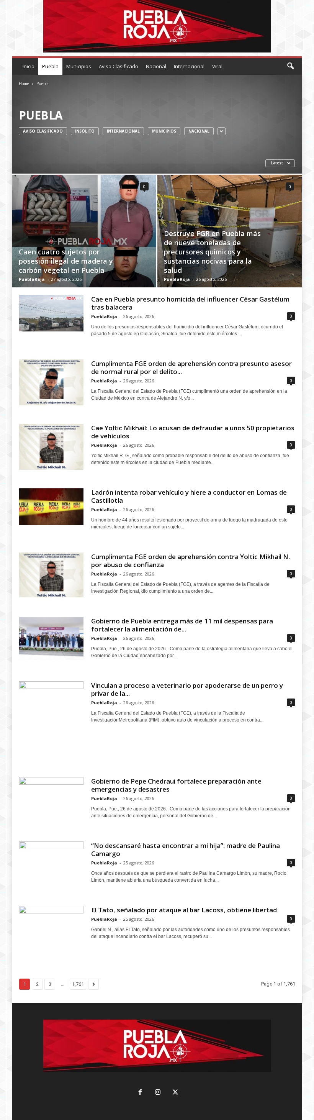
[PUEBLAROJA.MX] (157, 26)
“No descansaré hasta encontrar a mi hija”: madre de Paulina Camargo (185, 849)
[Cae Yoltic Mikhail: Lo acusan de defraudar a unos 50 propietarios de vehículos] (51, 447)
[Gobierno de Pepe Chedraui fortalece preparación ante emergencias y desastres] (51, 799)
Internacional (189, 66)
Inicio (28, 66)
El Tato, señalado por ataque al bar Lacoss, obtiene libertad (184, 909)
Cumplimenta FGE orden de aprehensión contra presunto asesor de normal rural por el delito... (191, 367)
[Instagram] (158, 1093)
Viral (217, 66)
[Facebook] (140, 1093)
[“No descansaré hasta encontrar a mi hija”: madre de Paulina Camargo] (51, 859)
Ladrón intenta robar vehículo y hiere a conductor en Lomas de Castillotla (189, 496)
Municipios (78, 66)
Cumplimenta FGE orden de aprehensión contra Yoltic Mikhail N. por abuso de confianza (190, 560)
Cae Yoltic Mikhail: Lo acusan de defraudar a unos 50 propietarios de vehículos (192, 431)
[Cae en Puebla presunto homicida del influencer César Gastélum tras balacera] (51, 313)
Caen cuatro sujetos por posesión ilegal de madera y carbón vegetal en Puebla (66, 261)
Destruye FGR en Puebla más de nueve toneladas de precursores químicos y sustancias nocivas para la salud (212, 252)
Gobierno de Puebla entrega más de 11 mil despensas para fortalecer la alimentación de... (182, 625)
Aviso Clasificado (118, 66)
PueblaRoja (32, 279)
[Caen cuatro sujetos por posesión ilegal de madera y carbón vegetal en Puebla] (84, 247)
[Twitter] (175, 1093)
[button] (290, 66)
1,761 (78, 984)
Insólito (85, 131)
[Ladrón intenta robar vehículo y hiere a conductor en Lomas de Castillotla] (51, 506)
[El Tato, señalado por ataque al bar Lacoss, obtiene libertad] (51, 924)
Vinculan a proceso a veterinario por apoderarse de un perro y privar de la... (187, 689)
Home (24, 83)
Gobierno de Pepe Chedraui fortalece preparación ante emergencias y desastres (176, 785)
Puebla (50, 66)
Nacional (156, 66)
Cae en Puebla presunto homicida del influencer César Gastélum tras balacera (190, 303)
